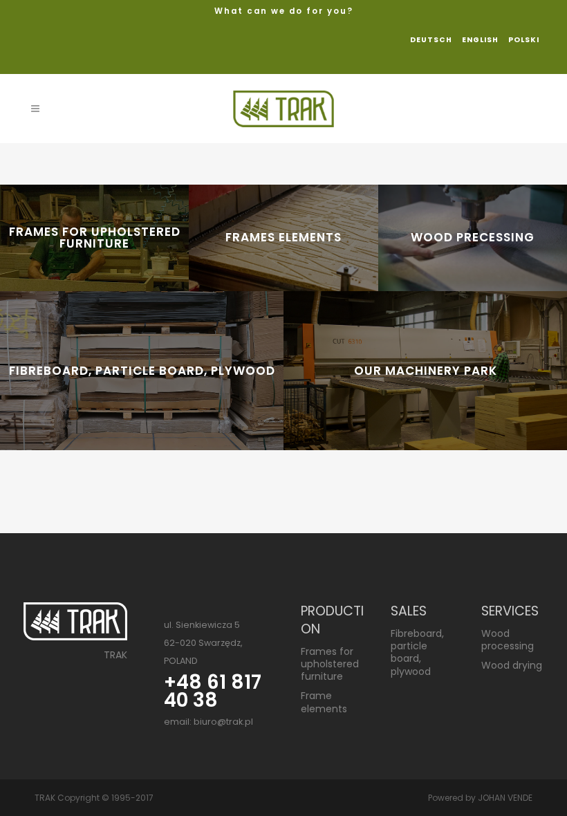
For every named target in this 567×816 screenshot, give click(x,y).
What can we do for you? (283, 11)
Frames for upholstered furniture (330, 664)
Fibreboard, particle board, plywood (417, 652)
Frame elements (324, 702)
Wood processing (507, 640)
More (134, 386)
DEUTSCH (431, 40)
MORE (87, 271)
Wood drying (511, 665)
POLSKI (523, 40)
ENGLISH (480, 40)
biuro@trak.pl (223, 721)
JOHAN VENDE (505, 798)
